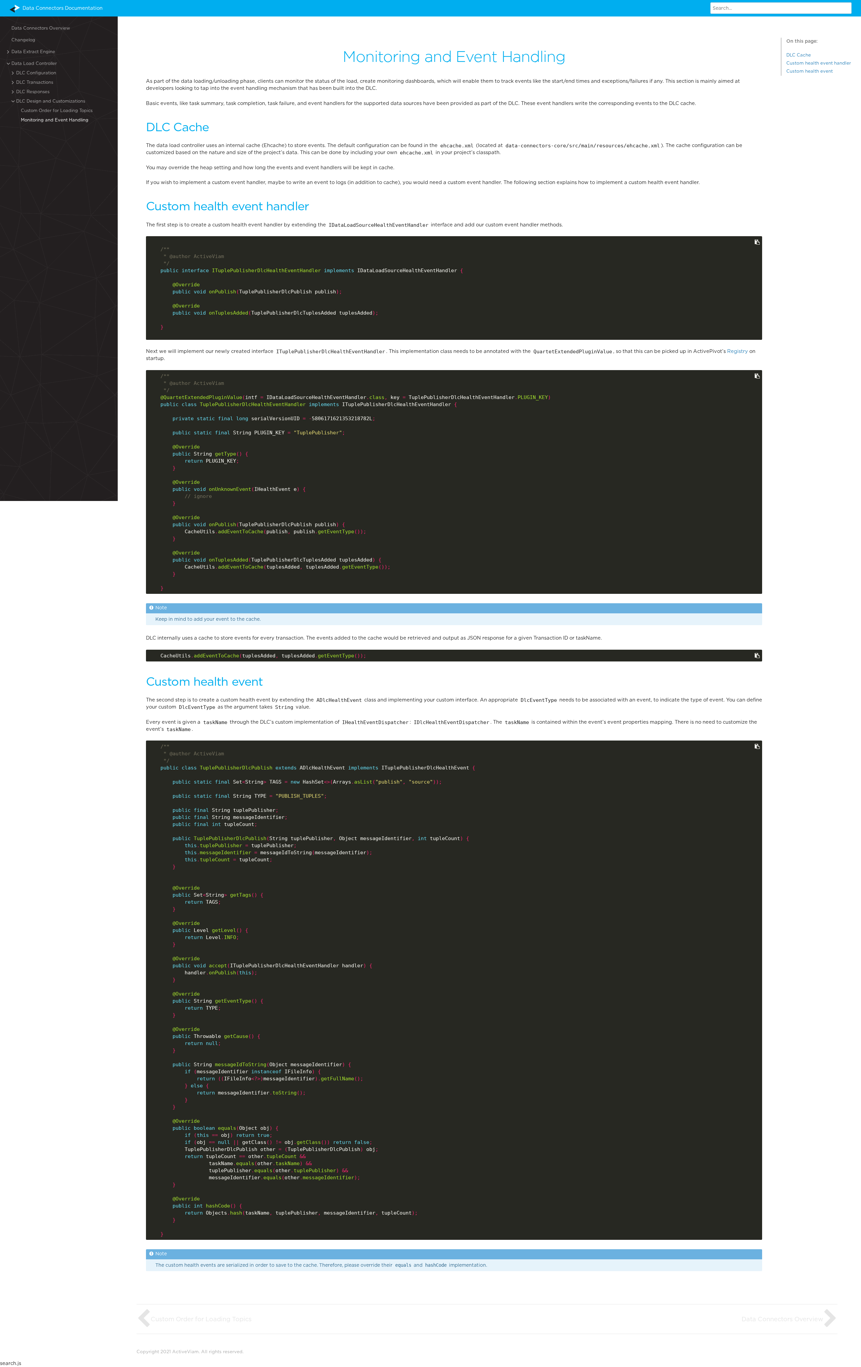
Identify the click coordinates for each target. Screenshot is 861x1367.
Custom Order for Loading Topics (56, 110)
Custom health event (809, 71)
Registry (737, 351)
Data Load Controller (34, 63)
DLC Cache (798, 55)
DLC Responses (32, 91)
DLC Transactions (34, 82)
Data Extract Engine (33, 51)
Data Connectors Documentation (63, 8)
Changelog (23, 39)
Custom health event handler (818, 63)
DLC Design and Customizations (50, 101)
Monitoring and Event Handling (54, 119)
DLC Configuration (36, 72)
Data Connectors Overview (40, 28)
